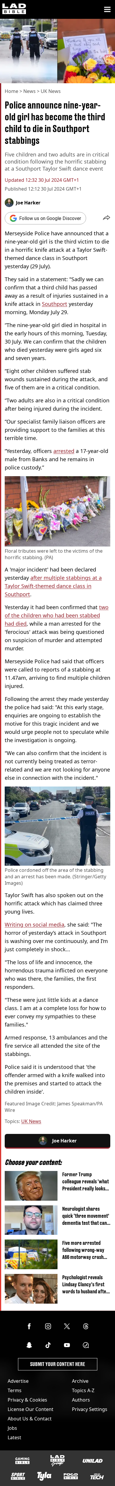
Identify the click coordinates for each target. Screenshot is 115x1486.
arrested (63, 450)
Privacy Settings (89, 1409)
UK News (51, 91)
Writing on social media (34, 924)
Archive (80, 1381)
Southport (54, 303)
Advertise (18, 1381)
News (29, 91)
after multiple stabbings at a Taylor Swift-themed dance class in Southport (53, 586)
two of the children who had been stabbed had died (57, 615)
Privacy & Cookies (27, 1400)
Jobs (12, 1428)
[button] (106, 218)
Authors (81, 1400)
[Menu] (107, 9)
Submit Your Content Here (57, 1364)
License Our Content (30, 1409)
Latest (14, 1437)
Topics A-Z (83, 1390)
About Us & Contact (30, 1418)
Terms (15, 1390)
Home (11, 91)
